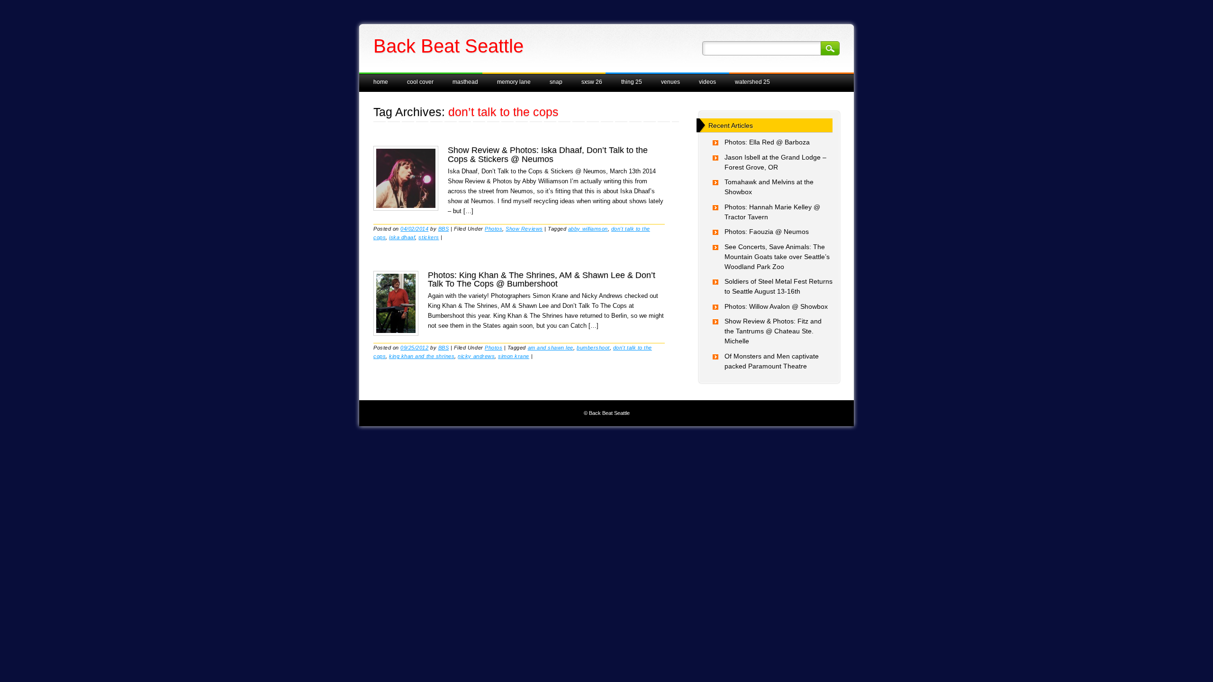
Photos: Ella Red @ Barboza (767, 142)
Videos (707, 82)
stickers (428, 237)
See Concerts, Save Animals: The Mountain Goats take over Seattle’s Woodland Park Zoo (777, 256)
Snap (556, 82)
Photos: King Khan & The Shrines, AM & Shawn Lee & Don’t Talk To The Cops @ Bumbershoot (541, 279)
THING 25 (631, 82)
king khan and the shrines (421, 356)
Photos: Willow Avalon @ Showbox (776, 306)
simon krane (513, 356)
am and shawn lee (550, 347)
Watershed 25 (752, 82)
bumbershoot (593, 347)
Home (380, 82)
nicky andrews (476, 356)
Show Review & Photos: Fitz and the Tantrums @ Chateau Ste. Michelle (773, 331)
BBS (443, 229)
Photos (493, 229)
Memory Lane (514, 82)
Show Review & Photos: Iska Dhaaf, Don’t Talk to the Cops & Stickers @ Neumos (548, 154)
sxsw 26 (591, 82)
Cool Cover (420, 82)
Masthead (465, 82)
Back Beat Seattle (448, 46)
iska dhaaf (402, 237)
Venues (670, 82)
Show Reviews (524, 229)
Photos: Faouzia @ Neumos (766, 231)
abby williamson (588, 229)
